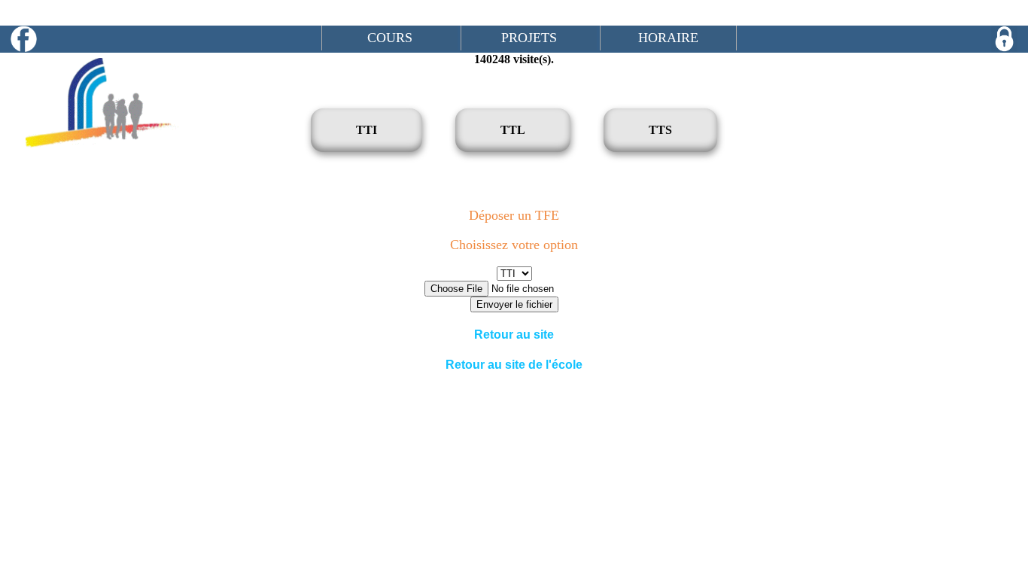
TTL (512, 129)
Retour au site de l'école (514, 364)
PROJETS (529, 37)
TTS (660, 129)
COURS (389, 37)
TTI (366, 129)
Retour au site (514, 334)
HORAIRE (668, 37)
